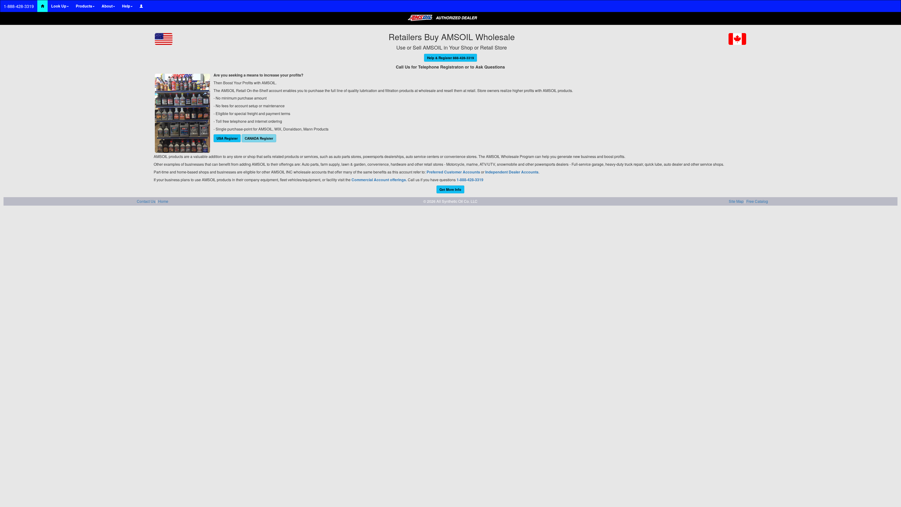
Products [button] (84, 6)
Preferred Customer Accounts (453, 172)
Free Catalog (757, 201)
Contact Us (146, 201)
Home (163, 201)
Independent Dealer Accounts (511, 172)
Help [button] (126, 6)
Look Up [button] (58, 6)
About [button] (107, 6)
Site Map (736, 201)
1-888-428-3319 (19, 6)
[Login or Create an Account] (141, 6)
